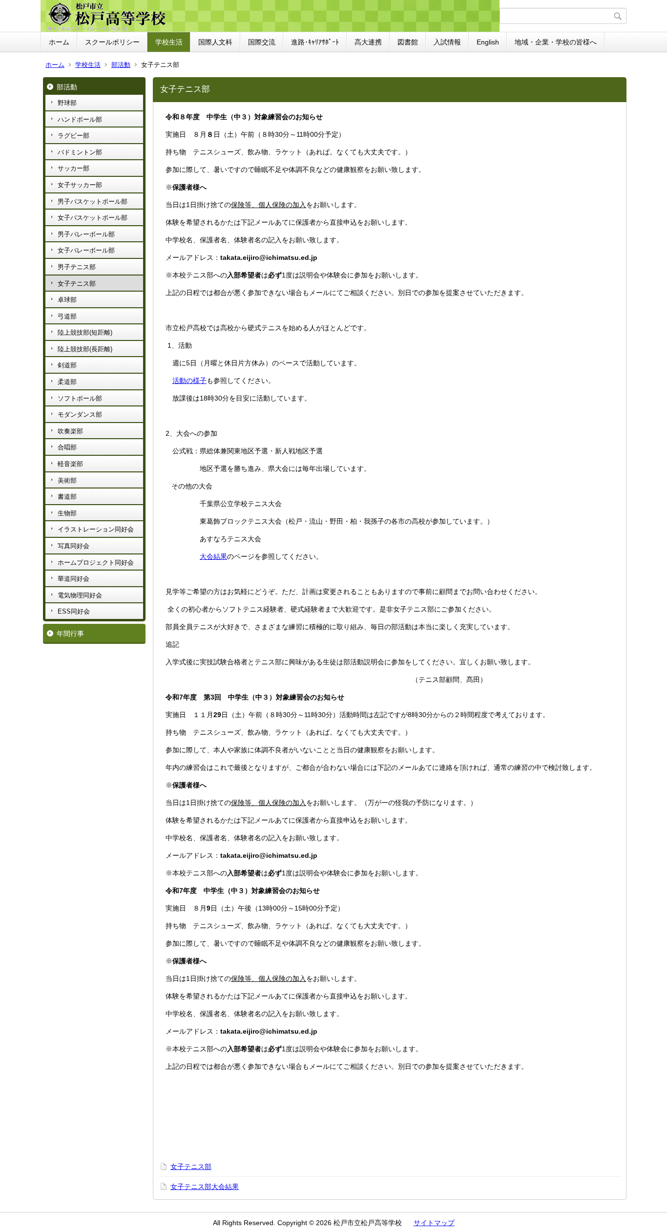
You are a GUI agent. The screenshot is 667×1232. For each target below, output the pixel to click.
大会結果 (213, 556)
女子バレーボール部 (86, 250)
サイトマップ (434, 1223)
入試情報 (447, 42)
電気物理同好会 (80, 595)
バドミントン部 (80, 152)
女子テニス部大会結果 (204, 1186)
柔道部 (67, 381)
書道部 (67, 496)
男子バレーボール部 (86, 234)
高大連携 (368, 42)
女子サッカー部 (80, 185)
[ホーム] (271, 16)
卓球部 (67, 299)
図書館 (407, 42)
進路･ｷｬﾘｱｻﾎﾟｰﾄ (315, 42)
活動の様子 (189, 380)
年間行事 (70, 633)
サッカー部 (73, 168)
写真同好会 (73, 546)
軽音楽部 (70, 463)
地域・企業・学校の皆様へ (556, 42)
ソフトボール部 (80, 398)
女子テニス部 (77, 283)
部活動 (120, 64)
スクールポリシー (112, 42)
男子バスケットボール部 (92, 201)
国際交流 (261, 42)
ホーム (59, 42)
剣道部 (67, 365)
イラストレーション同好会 (96, 529)
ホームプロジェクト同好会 (96, 562)
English (488, 42)
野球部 (67, 102)
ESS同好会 (74, 611)
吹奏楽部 (70, 431)
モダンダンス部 (80, 414)
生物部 (67, 513)
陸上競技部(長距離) (85, 349)
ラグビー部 (73, 135)
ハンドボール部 (80, 119)
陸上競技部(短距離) (85, 332)
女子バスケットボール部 (92, 217)
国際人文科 (215, 42)
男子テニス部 (77, 267)
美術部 (67, 480)
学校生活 (169, 42)
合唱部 (67, 447)
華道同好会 (73, 578)
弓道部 (67, 316)
